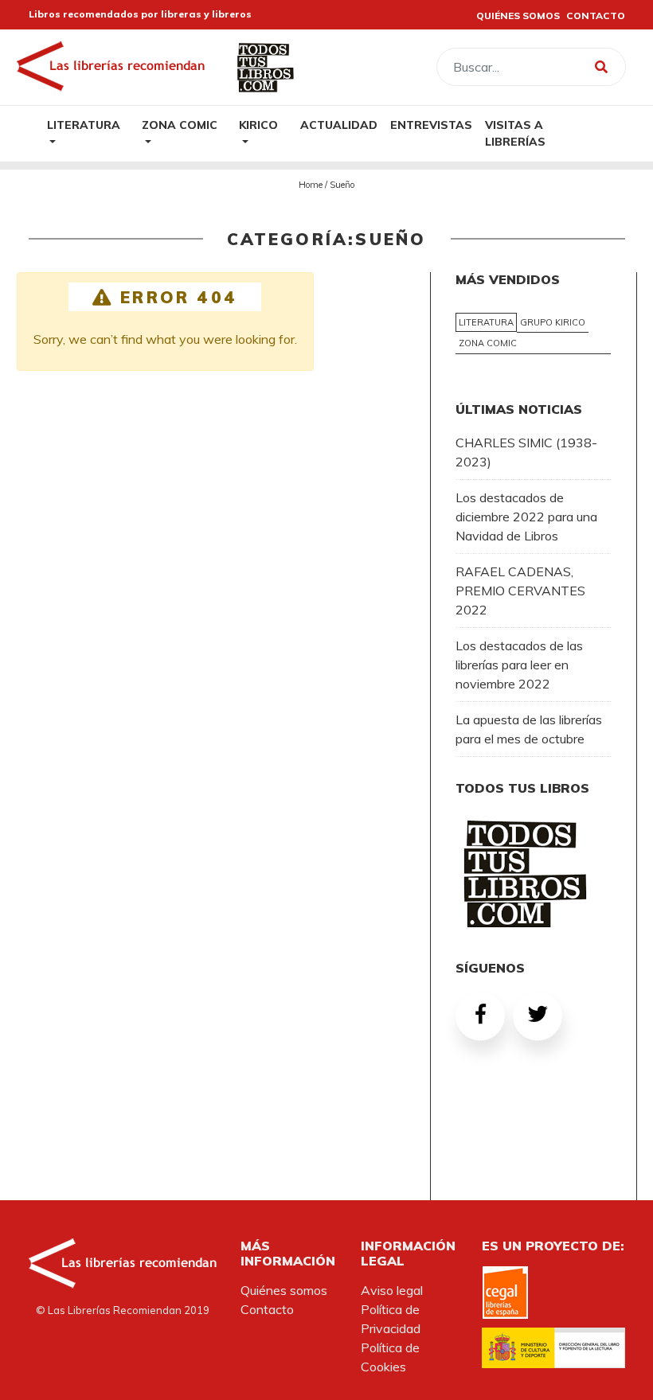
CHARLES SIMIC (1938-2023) (526, 452)
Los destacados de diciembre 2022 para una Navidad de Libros (526, 516)
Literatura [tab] (486, 322)
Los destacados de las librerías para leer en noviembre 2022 (519, 665)
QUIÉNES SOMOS (518, 15)
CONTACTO (595, 15)
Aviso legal (392, 1290)
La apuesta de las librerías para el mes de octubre (529, 729)
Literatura (83, 124)
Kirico (258, 124)
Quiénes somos (283, 1290)
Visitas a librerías (515, 133)
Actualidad (338, 124)
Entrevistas (431, 124)
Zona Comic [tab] (488, 343)
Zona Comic (179, 124)
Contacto (267, 1309)
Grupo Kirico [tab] (552, 322)
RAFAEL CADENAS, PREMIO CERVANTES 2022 (520, 591)
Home (311, 184)
